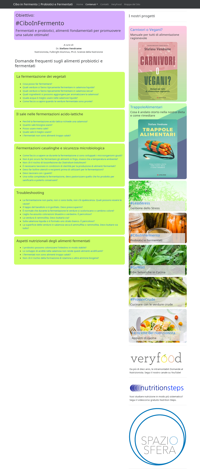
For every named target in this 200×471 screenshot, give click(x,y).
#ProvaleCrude (142, 299)
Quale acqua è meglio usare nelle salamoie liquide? (50, 97)
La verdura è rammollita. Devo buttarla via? (46, 217)
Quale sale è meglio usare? (37, 131)
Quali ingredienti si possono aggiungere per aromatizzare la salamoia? (61, 94)
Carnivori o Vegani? (146, 29)
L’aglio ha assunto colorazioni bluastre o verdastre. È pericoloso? (57, 214)
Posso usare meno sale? (35, 128)
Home (79, 4)
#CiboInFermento (145, 235)
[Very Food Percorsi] (157, 357)
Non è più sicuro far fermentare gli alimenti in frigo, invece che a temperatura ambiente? (70, 159)
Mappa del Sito (132, 4)
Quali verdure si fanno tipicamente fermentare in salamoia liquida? (59, 87)
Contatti (104, 4)
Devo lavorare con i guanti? (37, 173)
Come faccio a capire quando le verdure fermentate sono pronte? (58, 101)
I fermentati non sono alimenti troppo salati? (47, 135)
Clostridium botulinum (73, 162)
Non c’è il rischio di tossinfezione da (42, 162)
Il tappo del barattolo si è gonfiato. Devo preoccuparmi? (53, 207)
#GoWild (137, 267)
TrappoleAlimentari (146, 107)
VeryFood (116, 4)
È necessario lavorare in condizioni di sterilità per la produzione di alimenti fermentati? (69, 166)
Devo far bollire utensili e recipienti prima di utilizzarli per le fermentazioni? (63, 169)
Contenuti (90, 4)
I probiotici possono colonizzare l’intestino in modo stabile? (55, 247)
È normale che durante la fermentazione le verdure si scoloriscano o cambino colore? (68, 210)
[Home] (158, 437)
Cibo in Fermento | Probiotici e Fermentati (43, 4)
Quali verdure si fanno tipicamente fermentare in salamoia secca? (58, 90)
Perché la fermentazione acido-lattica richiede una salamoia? (55, 121)
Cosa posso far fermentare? (37, 83)
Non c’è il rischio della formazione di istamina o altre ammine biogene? (61, 257)
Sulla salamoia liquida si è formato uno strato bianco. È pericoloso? (59, 221)
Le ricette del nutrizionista (153, 332)
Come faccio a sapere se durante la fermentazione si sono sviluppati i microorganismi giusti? (72, 155)
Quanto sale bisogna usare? (37, 124)
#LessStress (140, 203)
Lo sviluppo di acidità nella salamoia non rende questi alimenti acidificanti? (63, 250)
